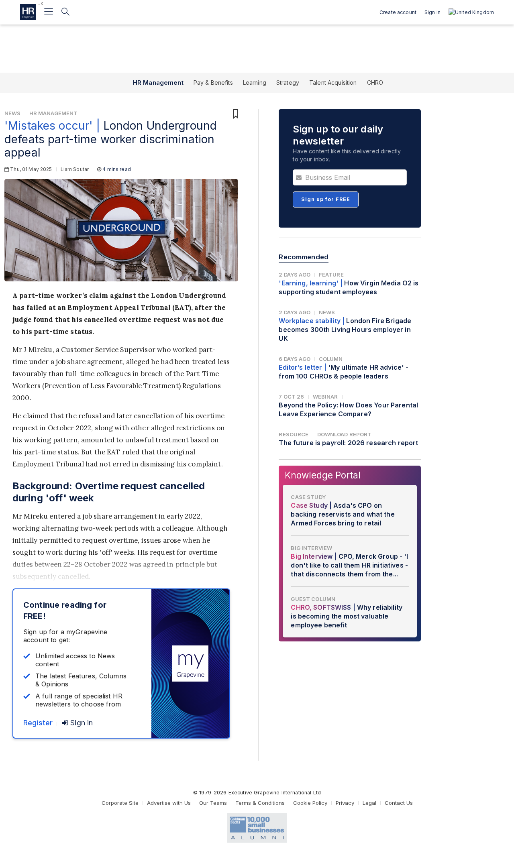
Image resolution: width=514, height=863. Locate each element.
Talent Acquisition (333, 82)
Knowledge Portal (323, 475)
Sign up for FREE (325, 199)
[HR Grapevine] (28, 12)
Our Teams (213, 803)
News (12, 113)
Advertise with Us (169, 803)
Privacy (345, 803)
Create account (397, 12)
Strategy (287, 82)
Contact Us (399, 803)
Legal (369, 803)
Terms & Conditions (260, 803)
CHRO (375, 82)
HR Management (158, 82)
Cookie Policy (310, 803)
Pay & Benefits (213, 82)
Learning (254, 82)
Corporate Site (120, 803)
